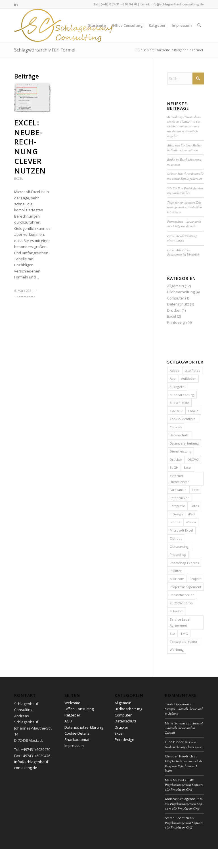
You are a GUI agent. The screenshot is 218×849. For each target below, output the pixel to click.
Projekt (195, 579)
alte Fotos (192, 370)
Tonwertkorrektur (184, 641)
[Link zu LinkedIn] (16, 4)
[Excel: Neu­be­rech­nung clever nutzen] (32, 97)
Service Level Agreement (180, 622)
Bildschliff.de (179, 402)
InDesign (176, 514)
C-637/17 (176, 411)
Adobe (175, 370)
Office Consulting (79, 708)
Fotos (194, 506)
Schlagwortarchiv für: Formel (44, 50)
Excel (18, 179)
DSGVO (193, 459)
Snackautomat (76, 739)
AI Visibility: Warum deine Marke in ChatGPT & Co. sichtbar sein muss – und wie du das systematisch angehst (184, 126)
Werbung (177, 649)
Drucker (174, 310)
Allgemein (175, 285)
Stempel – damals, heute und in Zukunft (184, 728)
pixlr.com (177, 579)
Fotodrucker (179, 498)
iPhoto (191, 522)
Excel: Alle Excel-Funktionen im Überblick (183, 252)
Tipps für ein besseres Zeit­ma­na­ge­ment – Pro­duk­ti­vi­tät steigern (184, 207)
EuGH (174, 467)
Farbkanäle (178, 489)
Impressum (74, 745)
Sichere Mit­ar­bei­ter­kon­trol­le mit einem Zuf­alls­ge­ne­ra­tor (185, 176)
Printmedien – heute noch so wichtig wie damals (184, 223)
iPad (191, 514)
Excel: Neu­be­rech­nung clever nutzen (30, 146)
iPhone (175, 522)
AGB (68, 721)
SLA (172, 633)
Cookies (176, 427)
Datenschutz (178, 304)
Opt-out (176, 538)
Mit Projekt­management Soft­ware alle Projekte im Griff (184, 785)
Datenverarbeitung (184, 443)
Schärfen (176, 611)
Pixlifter (176, 571)
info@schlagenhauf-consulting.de (177, 4)
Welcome (72, 702)
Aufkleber (188, 378)
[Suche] (199, 25)
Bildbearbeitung (181, 291)
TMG (184, 633)
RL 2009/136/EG (181, 603)
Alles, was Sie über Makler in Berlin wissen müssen (184, 147)
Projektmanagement (185, 587)
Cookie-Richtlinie (183, 419)
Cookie (193, 411)
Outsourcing (179, 546)
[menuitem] (97, 25)
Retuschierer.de (182, 595)
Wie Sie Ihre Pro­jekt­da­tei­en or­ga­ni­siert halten (185, 190)
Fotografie (177, 506)
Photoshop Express (184, 563)
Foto (195, 489)
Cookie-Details (76, 733)
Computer (175, 298)
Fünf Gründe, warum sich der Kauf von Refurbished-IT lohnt (184, 765)
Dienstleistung (180, 451)
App (173, 378)
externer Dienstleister (179, 479)
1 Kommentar (24, 297)
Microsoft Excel (181, 530)
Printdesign (177, 322)
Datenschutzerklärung (83, 727)
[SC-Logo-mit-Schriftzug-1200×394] (64, 25)
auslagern (177, 387)
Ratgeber (72, 715)
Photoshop (178, 554)
